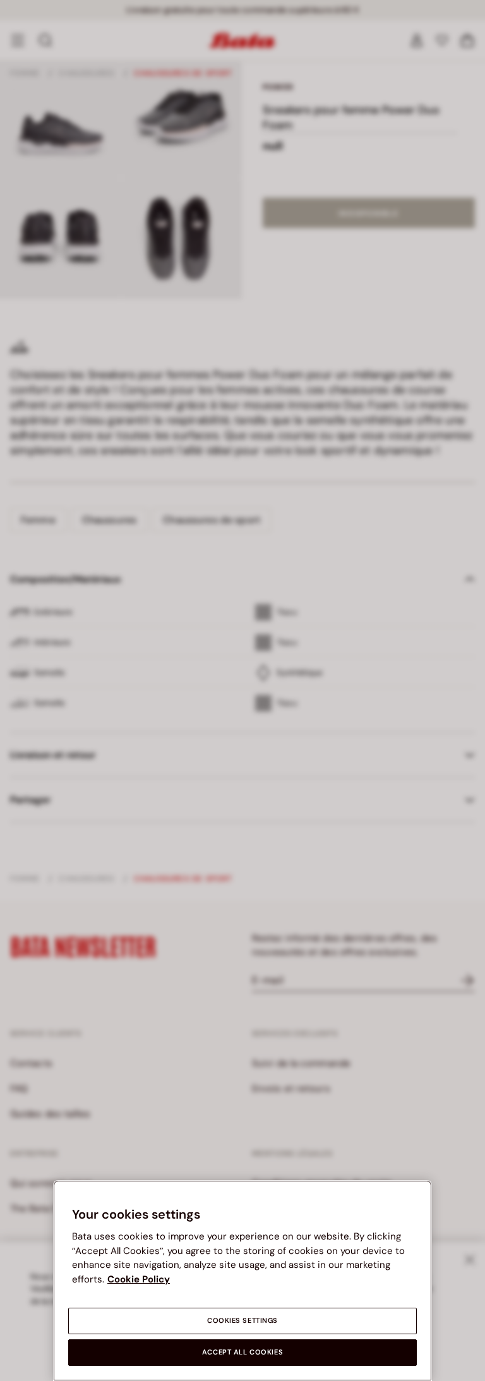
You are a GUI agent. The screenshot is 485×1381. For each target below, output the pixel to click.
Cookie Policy (138, 1279)
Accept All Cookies (242, 1352)
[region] (242, 1280)
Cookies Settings (242, 1320)
